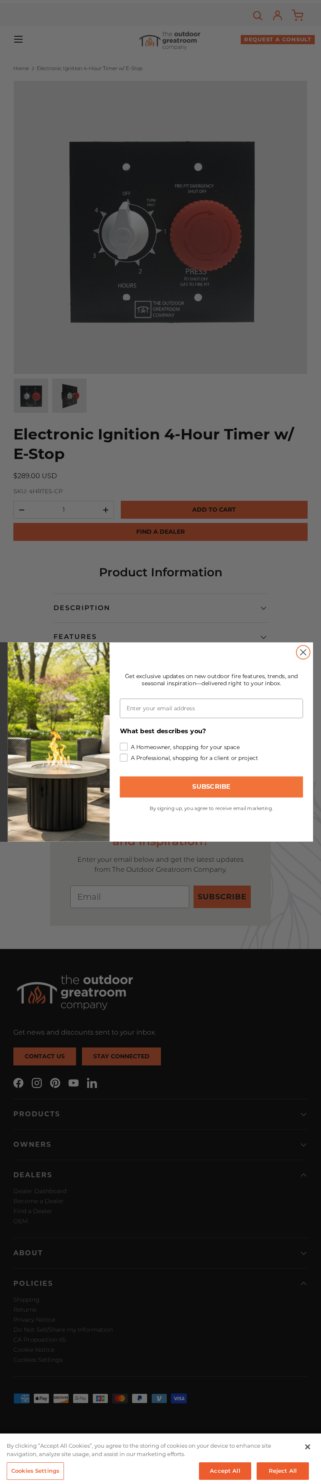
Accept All (225, 1470)
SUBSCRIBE (211, 786)
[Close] (307, 1447)
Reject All (283, 1470)
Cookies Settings (35, 1470)
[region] (160, 1459)
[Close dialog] (303, 652)
